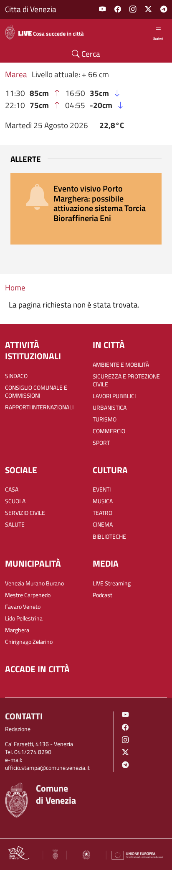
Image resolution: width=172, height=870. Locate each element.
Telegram (163, 9)
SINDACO (16, 376)
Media (106, 563)
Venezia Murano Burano (34, 584)
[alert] (86, 209)
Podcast (102, 595)
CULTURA (110, 470)
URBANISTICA (109, 408)
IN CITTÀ (109, 345)
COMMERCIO (109, 431)
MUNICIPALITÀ (33, 563)
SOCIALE (21, 470)
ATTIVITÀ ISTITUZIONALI (33, 350)
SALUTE (15, 525)
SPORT (101, 443)
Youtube (102, 9)
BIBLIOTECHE (109, 537)
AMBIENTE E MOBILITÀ (121, 365)
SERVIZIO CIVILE (25, 513)
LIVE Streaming (112, 584)
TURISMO (104, 420)
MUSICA (103, 501)
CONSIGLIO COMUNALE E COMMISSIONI (36, 392)
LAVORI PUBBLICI (114, 396)
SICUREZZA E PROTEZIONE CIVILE (126, 380)
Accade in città (37, 669)
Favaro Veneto (22, 607)
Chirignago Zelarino (29, 642)
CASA (11, 490)
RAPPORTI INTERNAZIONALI (39, 407)
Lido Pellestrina (24, 619)
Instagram (132, 9)
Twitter (148, 9)
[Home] (48, 32)
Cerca (90, 54)
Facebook (117, 9)
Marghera (17, 630)
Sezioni (158, 37)
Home (15, 287)
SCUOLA (15, 501)
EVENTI (102, 490)
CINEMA (103, 525)
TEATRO (102, 513)
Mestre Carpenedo (28, 595)
